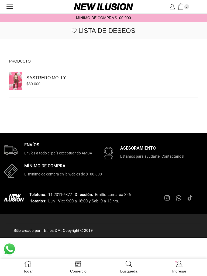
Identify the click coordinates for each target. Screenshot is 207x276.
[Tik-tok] (190, 198)
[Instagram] (167, 198)
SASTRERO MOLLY (46, 77)
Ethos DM (52, 230)
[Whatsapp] (178, 198)
